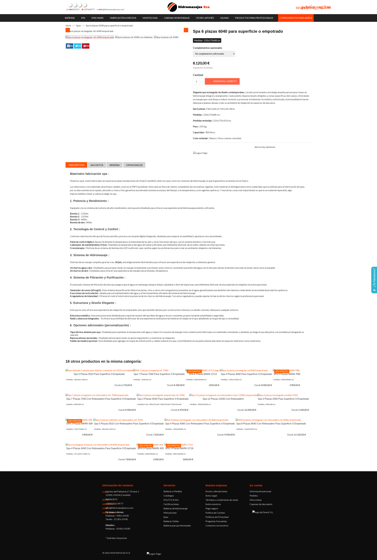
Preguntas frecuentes (216, 521)
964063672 (74, 9)
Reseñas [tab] (115, 165)
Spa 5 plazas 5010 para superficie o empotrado (99, 374)
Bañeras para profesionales (177, 525)
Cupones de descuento (261, 504)
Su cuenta (256, 485)
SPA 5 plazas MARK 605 (150, 448)
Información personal (260, 491)
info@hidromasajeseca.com (111, 9)
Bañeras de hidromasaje (175, 508)
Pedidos (254, 495)
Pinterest (79, 5)
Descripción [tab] (76, 165)
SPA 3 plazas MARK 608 (79, 423)
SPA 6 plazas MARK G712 (203, 374)
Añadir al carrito (222, 81)
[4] (204, 147)
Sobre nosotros (213, 504)
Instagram (84, 5)
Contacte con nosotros (216, 525)
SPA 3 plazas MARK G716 (179, 448)
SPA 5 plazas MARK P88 (286, 374)
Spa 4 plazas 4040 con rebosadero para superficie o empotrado (101, 448)
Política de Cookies (215, 512)
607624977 (89, 9)
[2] (197, 147)
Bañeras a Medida (172, 491)
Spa (83, 18)
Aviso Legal (211, 495)
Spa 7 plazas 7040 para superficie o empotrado (159, 374)
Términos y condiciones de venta (221, 499)
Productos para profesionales (254, 18)
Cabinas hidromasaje (177, 18)
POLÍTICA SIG (170, 499)
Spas (165, 516)
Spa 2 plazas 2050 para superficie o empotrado (283, 399)
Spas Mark (97, 18)
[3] (201, 147)
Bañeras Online (171, 521)
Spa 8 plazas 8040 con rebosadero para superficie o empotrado (271, 423)
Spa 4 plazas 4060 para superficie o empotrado (246, 374)
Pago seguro (211, 508)
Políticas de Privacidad (217, 516)
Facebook (70, 5)
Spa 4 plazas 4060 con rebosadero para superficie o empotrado (200, 423)
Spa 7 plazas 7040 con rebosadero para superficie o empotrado (101, 399)
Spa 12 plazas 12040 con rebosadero (223, 399)
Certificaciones (171, 504)
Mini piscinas (170, 512)
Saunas (224, 18)
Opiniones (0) (134, 165)
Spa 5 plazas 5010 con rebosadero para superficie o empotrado (129, 423)
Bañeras (70, 18)
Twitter (75, 5)
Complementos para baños (296, 18)
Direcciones (256, 499)
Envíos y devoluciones (216, 491)
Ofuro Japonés (205, 18)
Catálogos (168, 495)
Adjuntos (97, 165)
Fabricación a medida (123, 18)
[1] (194, 147)
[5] (207, 147)
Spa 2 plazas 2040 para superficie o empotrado (162, 399)
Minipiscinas (150, 18)
